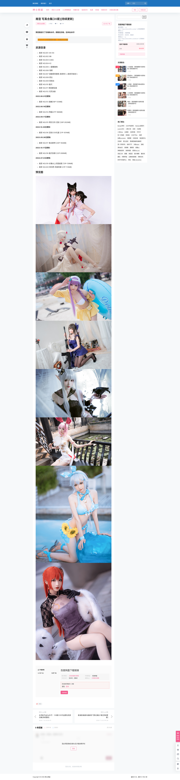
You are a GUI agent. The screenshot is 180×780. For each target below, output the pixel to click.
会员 (50, 3)
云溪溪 (126, 132)
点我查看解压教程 (74, 676)
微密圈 (129, 138)
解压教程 (35, 3)
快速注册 (143, 10)
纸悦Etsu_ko (135, 150)
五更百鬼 (132, 132)
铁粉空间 (140, 157)
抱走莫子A (143, 138)
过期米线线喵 (132, 157)
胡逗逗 (130, 153)
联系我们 (43, 3)
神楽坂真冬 (121, 150)
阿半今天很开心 (122, 160)
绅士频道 (47, 777)
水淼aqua (136, 144)
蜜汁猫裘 (136, 153)
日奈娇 (119, 141)
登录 (135, 10)
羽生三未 (120, 153)
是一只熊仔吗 (121, 144)
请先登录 (141, 48)
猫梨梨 (132, 147)
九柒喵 (139, 129)
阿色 (129, 160)
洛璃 (142, 144)
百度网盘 (64, 692)
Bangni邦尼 (121, 126)
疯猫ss (137, 147)
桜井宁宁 (129, 144)
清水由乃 (120, 147)
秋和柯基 (128, 150)
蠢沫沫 (143, 153)
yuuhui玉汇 (121, 129)
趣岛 (119, 157)
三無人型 (128, 129)
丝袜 (134, 129)
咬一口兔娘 (121, 135)
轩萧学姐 (124, 157)
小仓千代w (134, 135)
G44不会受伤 (130, 126)
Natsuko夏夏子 (139, 126)
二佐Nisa (120, 132)
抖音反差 (135, 138)
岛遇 (140, 135)
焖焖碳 (126, 147)
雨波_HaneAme (136, 160)
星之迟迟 (125, 141)
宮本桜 (127, 135)
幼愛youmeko (122, 138)
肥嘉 (125, 153)
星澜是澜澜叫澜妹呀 (135, 141)
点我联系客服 (95, 678)
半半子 (139, 132)
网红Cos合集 (41, 23)
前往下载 (107, 23)
